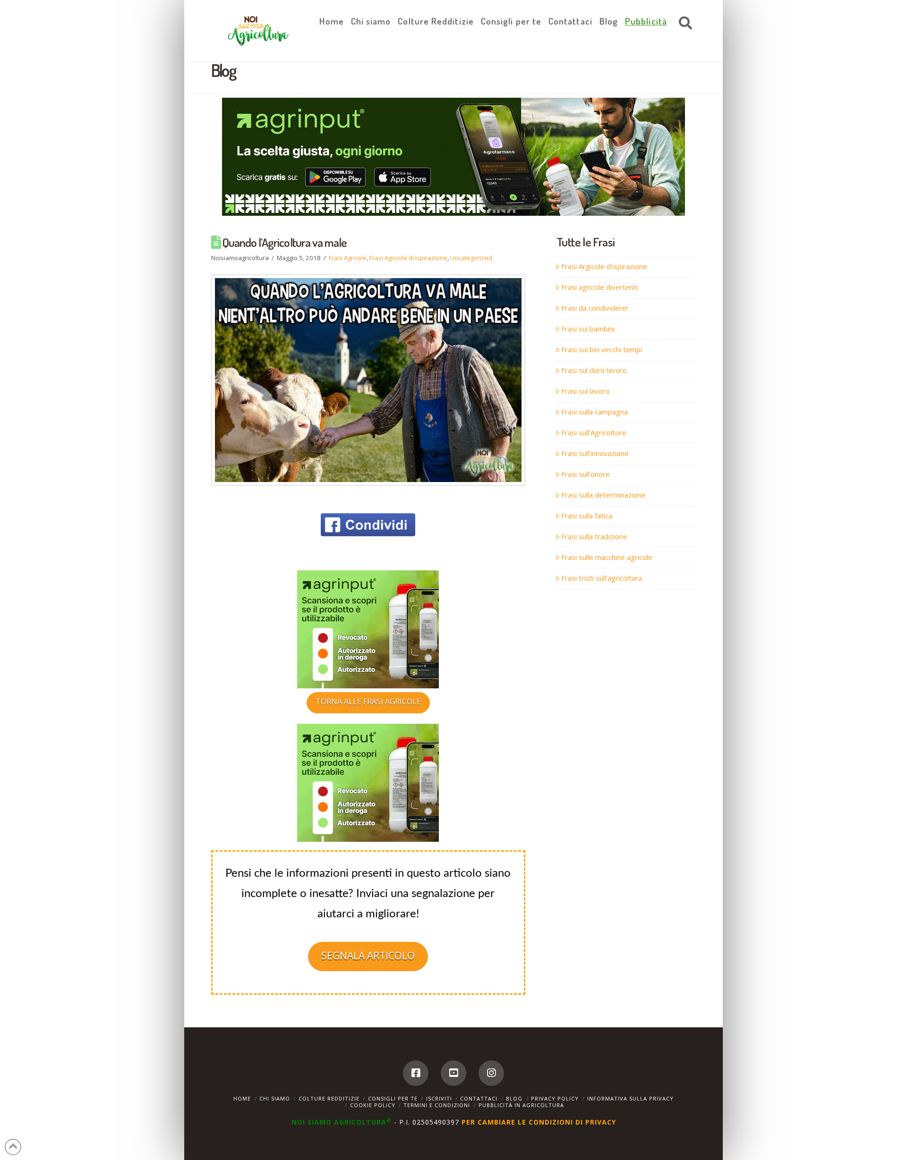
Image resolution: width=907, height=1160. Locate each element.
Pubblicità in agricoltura (521, 1105)
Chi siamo (274, 1098)
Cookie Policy (372, 1105)
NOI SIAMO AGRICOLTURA (341, 1122)
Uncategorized (471, 258)
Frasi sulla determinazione (603, 495)
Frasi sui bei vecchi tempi (601, 349)
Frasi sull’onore (585, 474)
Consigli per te (393, 1098)
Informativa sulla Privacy (630, 1098)
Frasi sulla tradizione (594, 536)
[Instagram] (491, 1073)
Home (242, 1098)
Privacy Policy (555, 1098)
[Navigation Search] (683, 23)
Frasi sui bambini (588, 328)
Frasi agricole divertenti (599, 287)
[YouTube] (453, 1073)
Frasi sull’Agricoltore (593, 432)
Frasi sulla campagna (594, 411)
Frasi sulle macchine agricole (606, 557)
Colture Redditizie (329, 1098)
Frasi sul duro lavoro (594, 370)
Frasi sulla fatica (586, 515)
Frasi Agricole (348, 258)
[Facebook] (415, 1073)
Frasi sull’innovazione (595, 453)
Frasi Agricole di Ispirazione (408, 258)
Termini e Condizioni (436, 1105)
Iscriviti (439, 1098)
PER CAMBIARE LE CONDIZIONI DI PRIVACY (539, 1122)
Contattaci (478, 1098)
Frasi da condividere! (594, 308)
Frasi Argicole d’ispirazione (604, 266)
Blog (514, 1098)
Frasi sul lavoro (585, 391)
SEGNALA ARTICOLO (368, 955)
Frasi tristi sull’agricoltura (601, 578)
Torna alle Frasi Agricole (368, 701)
